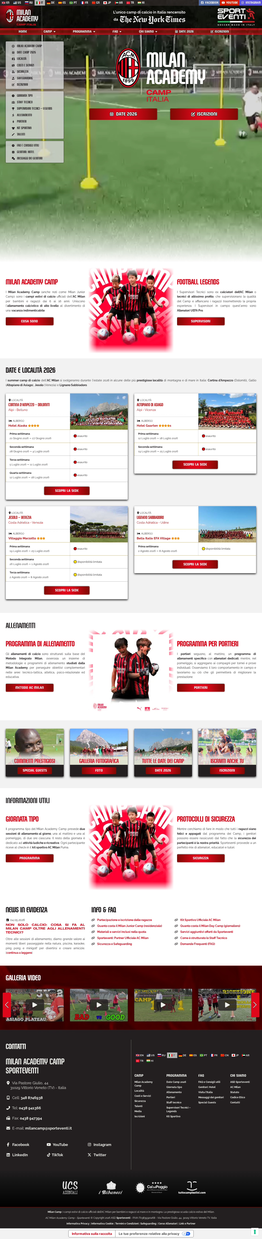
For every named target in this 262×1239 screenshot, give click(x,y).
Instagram (253, 3)
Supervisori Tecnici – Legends (34, 108)
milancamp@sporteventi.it (48, 1128)
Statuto (234, 1092)
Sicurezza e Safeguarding (114, 944)
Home (23, 31)
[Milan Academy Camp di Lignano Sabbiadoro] (227, 524)
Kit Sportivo (24, 128)
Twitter (100, 1155)
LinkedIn (20, 1155)
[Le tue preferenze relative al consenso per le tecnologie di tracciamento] (255, 1232)
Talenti (20, 134)
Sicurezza (22, 71)
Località (21, 58)
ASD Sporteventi (240, 1082)
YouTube (231, 3)
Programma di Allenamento (40, 644)
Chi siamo (147, 31)
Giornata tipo (24, 95)
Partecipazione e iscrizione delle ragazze (124, 920)
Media (138, 1111)
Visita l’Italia (205, 1092)
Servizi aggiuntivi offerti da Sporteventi (206, 931)
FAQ (116, 31)
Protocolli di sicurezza (206, 819)
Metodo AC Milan (29, 687)
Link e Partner (187, 1223)
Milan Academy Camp (29, 46)
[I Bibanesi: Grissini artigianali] (111, 1187)
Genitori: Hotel (25, 152)
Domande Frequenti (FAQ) (197, 944)
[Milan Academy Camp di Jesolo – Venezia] (99, 524)
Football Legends (198, 282)
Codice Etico (237, 1097)
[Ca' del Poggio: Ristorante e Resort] (151, 1187)
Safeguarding (24, 78)
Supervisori (200, 321)
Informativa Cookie (102, 1223)
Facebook (211, 3)
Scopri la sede (67, 490)
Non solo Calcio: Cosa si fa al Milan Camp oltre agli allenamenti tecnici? (45, 928)
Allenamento (24, 115)
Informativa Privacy (78, 1223)
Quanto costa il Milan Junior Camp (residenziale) (129, 926)
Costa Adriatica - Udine (153, 517)
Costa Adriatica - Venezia (25, 517)
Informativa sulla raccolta (92, 1234)
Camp (48, 31)
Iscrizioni (221, 31)
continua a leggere (19, 952)
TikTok (57, 1155)
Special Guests (207, 1102)
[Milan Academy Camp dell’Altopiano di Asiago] (227, 411)
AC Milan (235, 1087)
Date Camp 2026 (26, 52)
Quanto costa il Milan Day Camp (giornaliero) (210, 926)
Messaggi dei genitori (29, 158)
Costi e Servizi (25, 65)
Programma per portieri (207, 644)
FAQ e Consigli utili (27, 145)
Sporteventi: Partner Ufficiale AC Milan (122, 938)
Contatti (235, 1102)
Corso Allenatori (167, 1223)
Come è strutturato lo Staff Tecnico (203, 938)
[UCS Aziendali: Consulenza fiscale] (70, 1187)
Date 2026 (186, 31)
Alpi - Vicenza (150, 405)
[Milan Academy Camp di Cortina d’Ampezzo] (99, 411)
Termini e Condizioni (127, 1223)
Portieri (21, 121)
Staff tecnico (24, 102)
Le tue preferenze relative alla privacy (149, 1234)
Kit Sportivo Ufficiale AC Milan (200, 920)
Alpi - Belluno (29, 405)
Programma (82, 31)
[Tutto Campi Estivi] (192, 1187)
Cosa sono (29, 321)
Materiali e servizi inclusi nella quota (121, 931)
